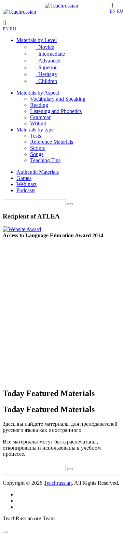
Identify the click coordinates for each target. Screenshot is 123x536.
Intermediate (50, 54)
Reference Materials (51, 142)
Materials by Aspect (37, 93)
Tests (35, 136)
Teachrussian (58, 483)
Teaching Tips (45, 160)
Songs (36, 154)
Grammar (40, 117)
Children (46, 81)
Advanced (48, 61)
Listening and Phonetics (56, 111)
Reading (39, 105)
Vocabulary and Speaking (57, 99)
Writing (38, 123)
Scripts (37, 148)
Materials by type (35, 129)
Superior (46, 67)
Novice (45, 47)
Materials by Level (36, 40)
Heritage (46, 74)
